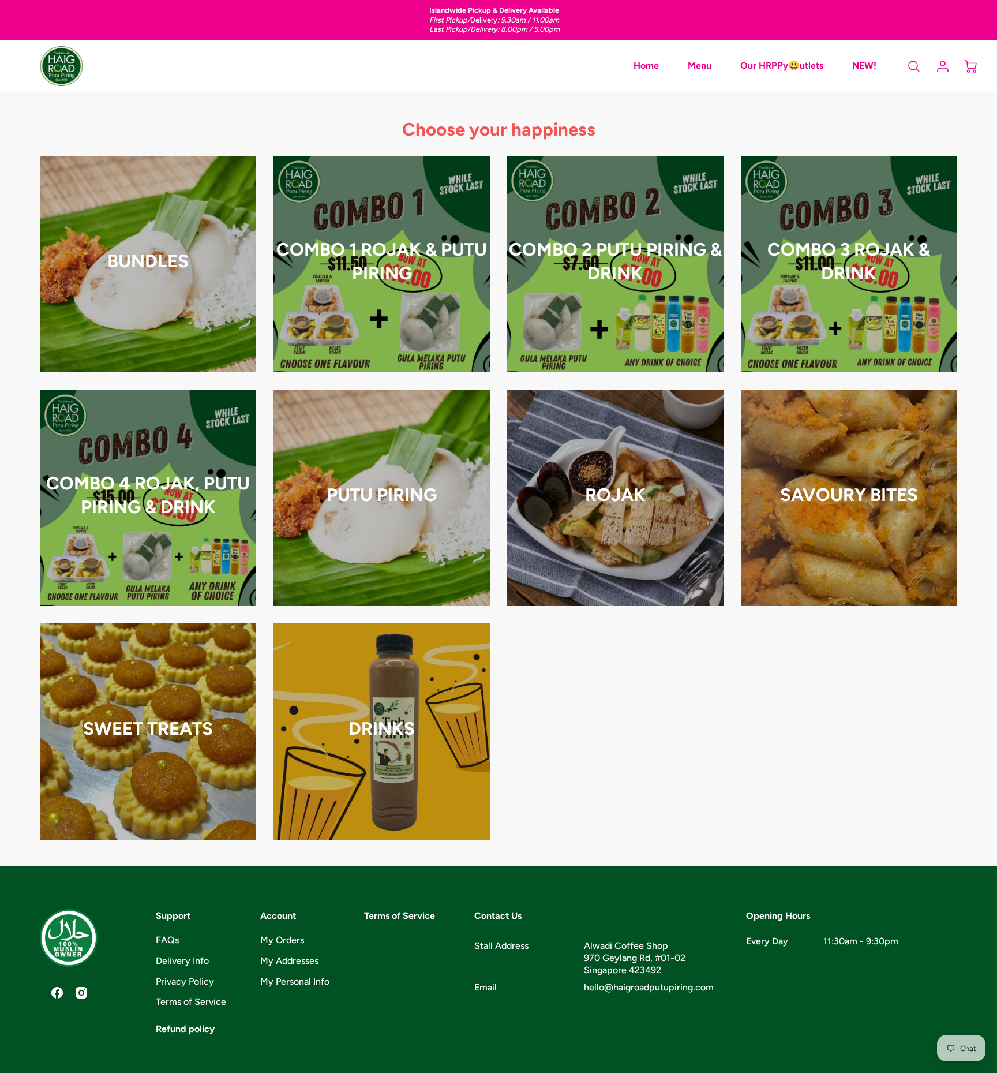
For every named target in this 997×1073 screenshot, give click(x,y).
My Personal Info (294, 981)
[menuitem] (646, 66)
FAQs (167, 939)
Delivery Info (182, 960)
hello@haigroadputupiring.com (649, 987)
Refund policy (185, 1028)
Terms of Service (191, 1001)
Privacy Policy (185, 981)
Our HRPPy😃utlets (781, 65)
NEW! (864, 65)
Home (646, 65)
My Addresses (289, 960)
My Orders (282, 939)
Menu (699, 65)
